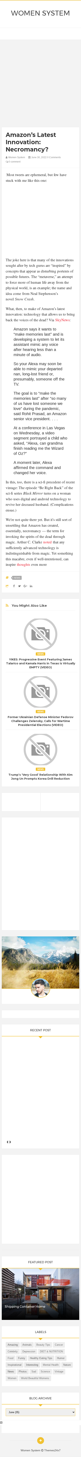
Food (10, 1358)
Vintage (59, 1371)
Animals (27, 1344)
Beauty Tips (43, 1344)
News (17, 578)
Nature (67, 1364)
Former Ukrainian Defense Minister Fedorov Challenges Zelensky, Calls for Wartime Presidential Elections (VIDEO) (40, 721)
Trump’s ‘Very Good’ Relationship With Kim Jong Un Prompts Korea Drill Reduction (40, 776)
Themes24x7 (52, 1450)
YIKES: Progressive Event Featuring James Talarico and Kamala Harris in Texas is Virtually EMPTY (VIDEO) (40, 663)
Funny (21, 1358)
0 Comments (54, 157)
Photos (23, 1371)
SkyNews (62, 319)
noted (47, 541)
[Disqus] (40, 875)
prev (7, 1142)
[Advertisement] (40, 84)
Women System (40, 13)
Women (12, 1378)
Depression (28, 1351)
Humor (60, 1358)
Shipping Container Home (25, 1306)
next (10, 1142)
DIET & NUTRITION (51, 1351)
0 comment (14, 161)
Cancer (59, 1344)
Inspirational (14, 1364)
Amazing (13, 1344)
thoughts (23, 564)
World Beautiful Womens (35, 1378)
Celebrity (13, 1351)
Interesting (32, 1364)
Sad (33, 1371)
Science (45, 1371)
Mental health (51, 1364)
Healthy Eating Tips (41, 1358)
